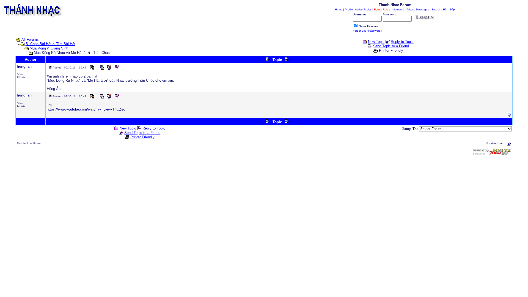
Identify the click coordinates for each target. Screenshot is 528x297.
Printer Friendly (391, 50)
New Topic (376, 42)
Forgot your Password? (367, 30)
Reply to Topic (402, 42)
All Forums (30, 39)
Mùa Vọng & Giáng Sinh (49, 48)
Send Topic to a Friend (391, 46)
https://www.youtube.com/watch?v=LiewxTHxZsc (86, 109)
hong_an (24, 66)
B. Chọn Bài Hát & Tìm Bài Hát (50, 44)
